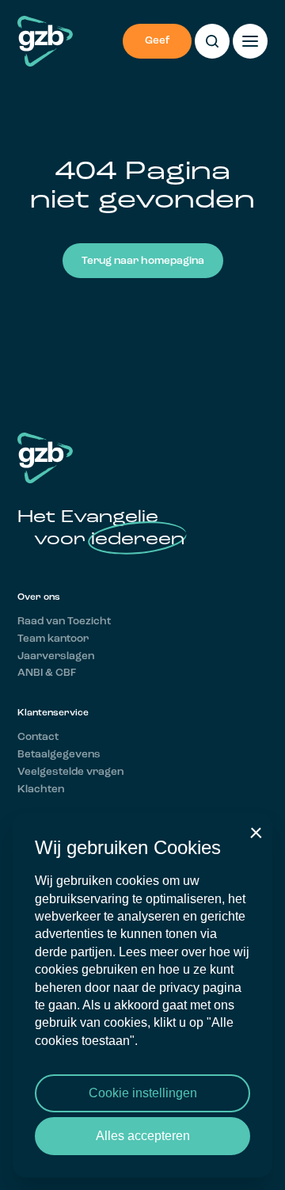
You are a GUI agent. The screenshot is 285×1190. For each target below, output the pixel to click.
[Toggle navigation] (250, 41)
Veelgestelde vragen (70, 772)
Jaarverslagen (55, 656)
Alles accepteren (143, 1135)
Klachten (40, 789)
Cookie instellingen (143, 1093)
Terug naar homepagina (143, 261)
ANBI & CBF (46, 673)
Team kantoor (53, 639)
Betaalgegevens (59, 754)
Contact (38, 737)
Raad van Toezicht (64, 621)
